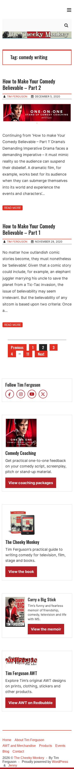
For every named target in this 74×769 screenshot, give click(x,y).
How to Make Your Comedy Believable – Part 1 (28, 229)
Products (45, 745)
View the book (21, 571)
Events (60, 745)
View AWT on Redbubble (30, 703)
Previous (17, 347)
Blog (5, 751)
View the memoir (46, 629)
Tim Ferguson (17, 96)
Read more (12, 207)
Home (6, 740)
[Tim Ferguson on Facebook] (9, 394)
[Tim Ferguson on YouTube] (32, 394)
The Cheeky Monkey (29, 758)
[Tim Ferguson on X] (43, 394)
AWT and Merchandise (19, 745)
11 (27, 354)
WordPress (60, 761)
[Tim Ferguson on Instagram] (20, 394)
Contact (18, 751)
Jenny (12, 765)
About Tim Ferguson (29, 740)
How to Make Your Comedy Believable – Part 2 (28, 84)
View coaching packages (30, 483)
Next (41, 354)
